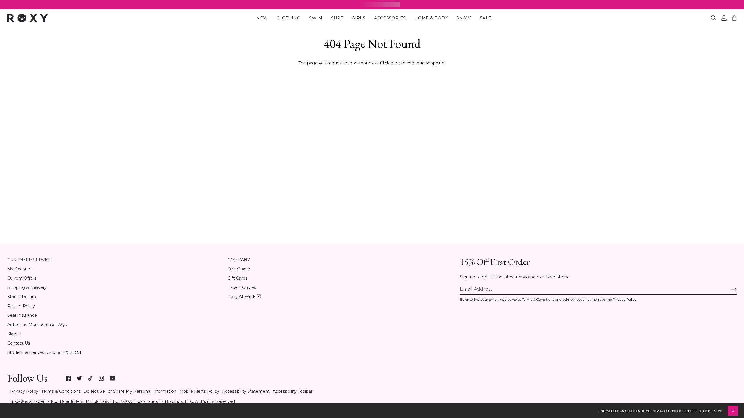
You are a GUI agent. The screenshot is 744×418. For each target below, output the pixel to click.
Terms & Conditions (538, 299)
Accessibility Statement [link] (246, 391)
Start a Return (21, 296)
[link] (68, 378)
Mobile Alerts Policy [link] (199, 391)
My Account (19, 268)
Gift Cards (237, 278)
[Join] (729, 288)
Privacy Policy (624, 299)
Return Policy (21, 306)
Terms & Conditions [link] (61, 391)
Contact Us (18, 343)
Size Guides (239, 268)
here (395, 63)
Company (239, 259)
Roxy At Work (244, 297)
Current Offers (21, 278)
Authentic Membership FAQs (37, 324)
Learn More (712, 410)
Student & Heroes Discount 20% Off (44, 352)
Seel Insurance (22, 315)
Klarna (13, 333)
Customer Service (29, 259)
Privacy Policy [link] (24, 391)
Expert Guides (242, 287)
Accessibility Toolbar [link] (292, 391)
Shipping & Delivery (27, 287)
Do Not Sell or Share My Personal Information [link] (129, 391)
